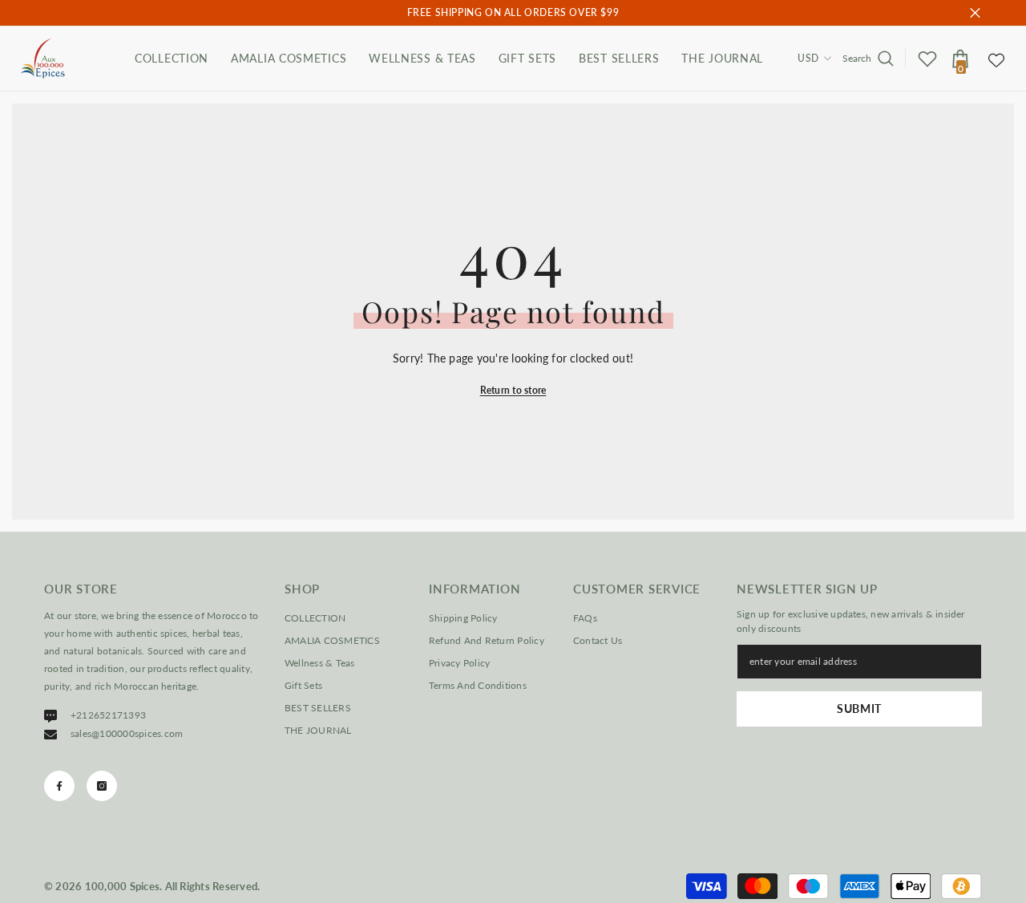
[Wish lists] (927, 58)
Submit (859, 708)
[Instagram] (102, 786)
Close (975, 13)
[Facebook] (59, 786)
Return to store (513, 390)
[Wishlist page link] (996, 59)
